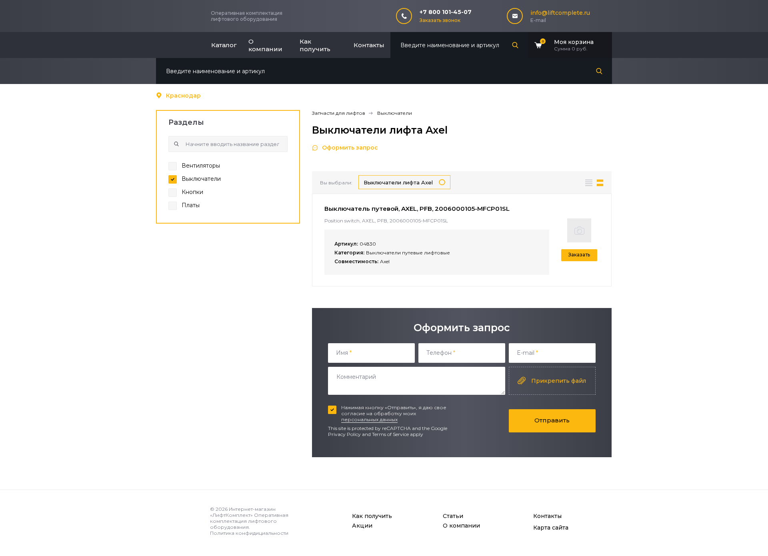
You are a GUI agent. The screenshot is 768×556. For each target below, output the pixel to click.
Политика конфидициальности (249, 533)
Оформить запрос (350, 147)
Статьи (453, 516)
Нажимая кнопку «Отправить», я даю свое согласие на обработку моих (393, 413)
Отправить (552, 420)
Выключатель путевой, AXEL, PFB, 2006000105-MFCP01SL (417, 208)
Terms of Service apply (397, 434)
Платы (191, 205)
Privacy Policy (344, 434)
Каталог (224, 45)
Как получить (315, 45)
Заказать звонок (440, 20)
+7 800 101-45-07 (446, 12)
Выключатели (201, 178)
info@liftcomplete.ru (560, 12)
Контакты (369, 45)
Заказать (579, 255)
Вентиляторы (201, 165)
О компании (265, 45)
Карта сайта (550, 527)
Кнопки (192, 192)
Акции (362, 525)
